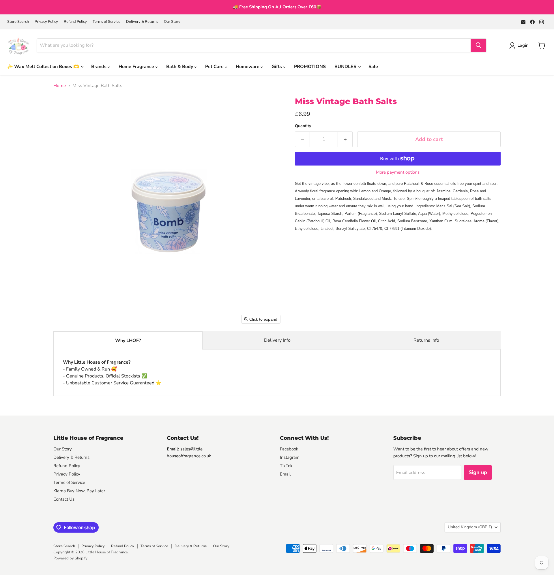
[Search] (478, 45)
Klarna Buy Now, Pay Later (79, 491)
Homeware (248, 66)
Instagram (290, 457)
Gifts (277, 66)
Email (285, 474)
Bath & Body (180, 66)
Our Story (172, 22)
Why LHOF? (128, 340)
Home (59, 85)
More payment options (398, 172)
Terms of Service (106, 22)
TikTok (286, 466)
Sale (373, 66)
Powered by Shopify (70, 558)
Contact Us (63, 499)
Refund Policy (75, 22)
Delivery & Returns (142, 22)
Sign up (478, 472)
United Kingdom (470, 527)
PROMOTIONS (310, 66)
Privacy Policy (46, 22)
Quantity (303, 126)
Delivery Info (277, 340)
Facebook (289, 449)
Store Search (18, 22)
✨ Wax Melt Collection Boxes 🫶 (43, 66)
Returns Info (426, 340)
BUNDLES (346, 66)
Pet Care (215, 66)
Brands (99, 66)
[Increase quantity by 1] (345, 139)
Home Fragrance (137, 66)
